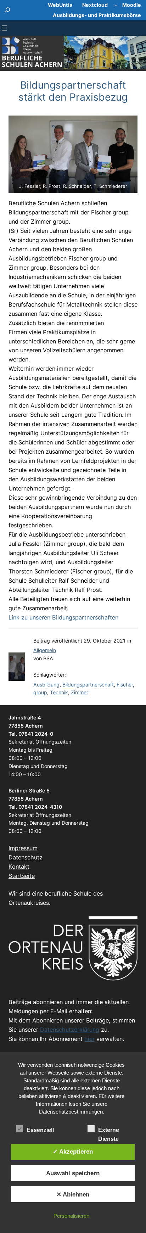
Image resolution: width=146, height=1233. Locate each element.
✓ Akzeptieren (73, 1151)
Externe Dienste (108, 1130)
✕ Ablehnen (72, 1194)
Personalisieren (71, 1216)
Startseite (22, 875)
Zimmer (79, 692)
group (40, 692)
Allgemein (44, 650)
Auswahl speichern (73, 1173)
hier (89, 1038)
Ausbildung (46, 685)
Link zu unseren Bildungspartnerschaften (63, 617)
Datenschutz (26, 857)
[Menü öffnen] (4, 28)
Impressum (23, 848)
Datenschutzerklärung (69, 1029)
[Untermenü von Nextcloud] (115, 5)
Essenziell (40, 1130)
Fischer (125, 685)
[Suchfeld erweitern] (7, 10)
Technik (59, 692)
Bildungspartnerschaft (88, 685)
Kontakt (19, 866)
